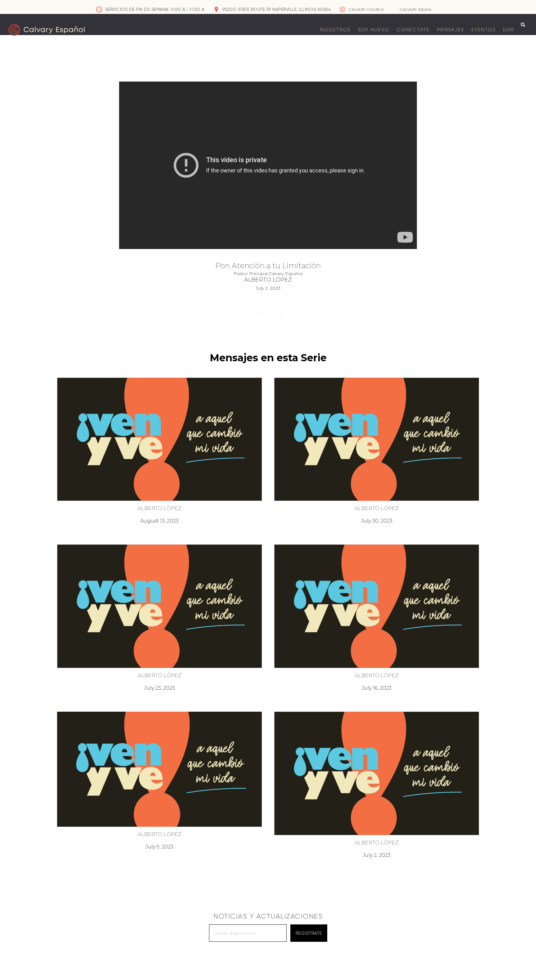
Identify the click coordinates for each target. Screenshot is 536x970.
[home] (46, 30)
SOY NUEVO (373, 30)
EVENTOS (483, 30)
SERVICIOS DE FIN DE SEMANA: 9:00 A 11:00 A (155, 9)
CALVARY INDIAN (415, 9)
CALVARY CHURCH (366, 9)
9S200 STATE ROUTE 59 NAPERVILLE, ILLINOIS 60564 (276, 9)
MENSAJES (450, 30)
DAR (508, 30)
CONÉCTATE (413, 30)
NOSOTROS (335, 30)
